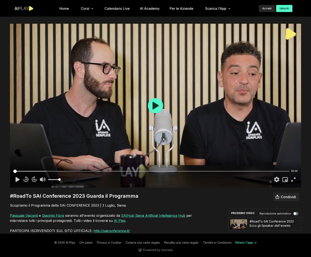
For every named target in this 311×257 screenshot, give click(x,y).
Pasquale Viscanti (24, 215)
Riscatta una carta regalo (181, 242)
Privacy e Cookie (109, 242)
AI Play (119, 220)
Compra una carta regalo (142, 242)
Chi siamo (86, 242)
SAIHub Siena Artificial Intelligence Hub (153, 215)
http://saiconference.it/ (112, 231)
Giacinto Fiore (53, 215)
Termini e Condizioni (217, 242)
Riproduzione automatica (275, 213)
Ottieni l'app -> (246, 242)
